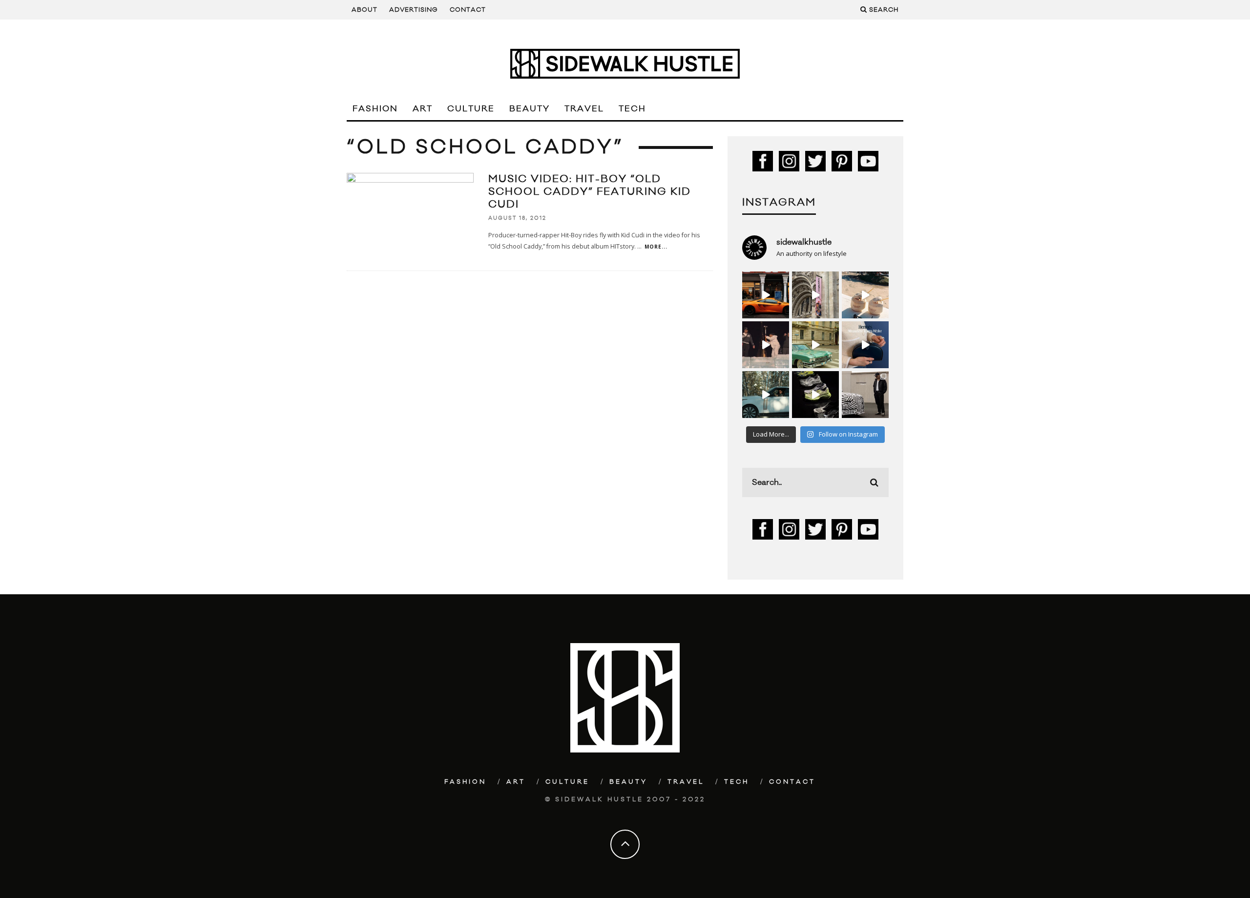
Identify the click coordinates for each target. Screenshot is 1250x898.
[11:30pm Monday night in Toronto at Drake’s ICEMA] (765, 344)
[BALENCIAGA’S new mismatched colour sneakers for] (815, 394)
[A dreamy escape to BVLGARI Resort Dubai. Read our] (865, 294)
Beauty (529, 109)
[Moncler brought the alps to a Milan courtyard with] (815, 344)
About (364, 10)
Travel (584, 109)
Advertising (413, 10)
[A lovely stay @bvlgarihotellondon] (765, 294)
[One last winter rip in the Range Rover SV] (765, 394)
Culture (471, 109)
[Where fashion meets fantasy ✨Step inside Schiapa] (815, 294)
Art (423, 109)
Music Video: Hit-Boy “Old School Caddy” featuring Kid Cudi (589, 191)
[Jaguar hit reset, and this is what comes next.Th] (865, 394)
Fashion (375, 109)
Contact (468, 10)
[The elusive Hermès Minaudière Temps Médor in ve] (865, 344)
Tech (632, 109)
